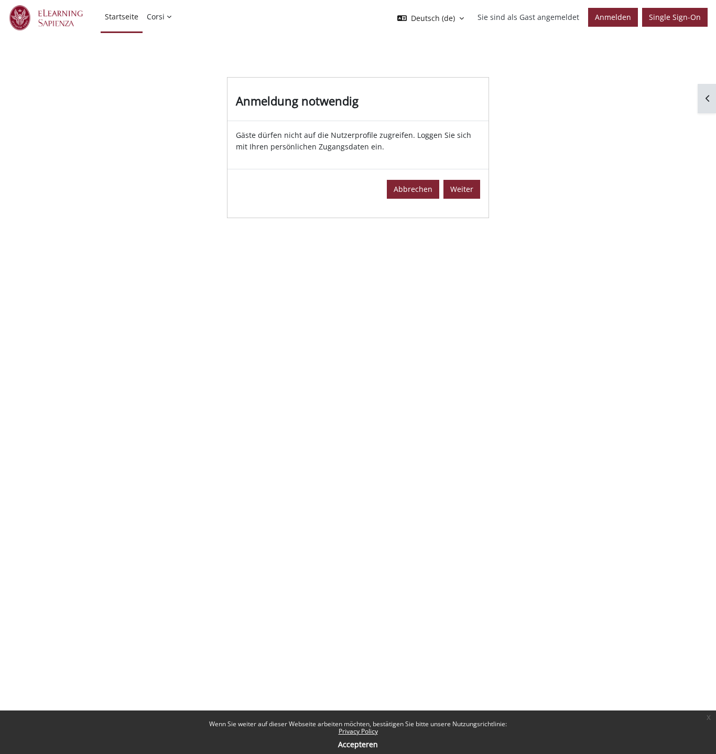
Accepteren (358, 744)
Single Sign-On (675, 17)
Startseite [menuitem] (121, 16)
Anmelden (613, 17)
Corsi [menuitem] (156, 16)
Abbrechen (413, 189)
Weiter (461, 189)
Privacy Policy (358, 731)
